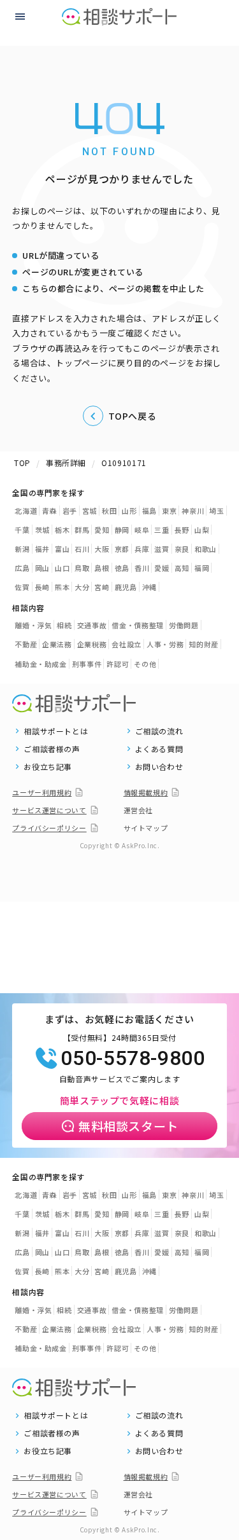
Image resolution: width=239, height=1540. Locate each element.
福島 (149, 510)
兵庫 (141, 549)
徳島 (122, 568)
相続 (64, 625)
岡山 (42, 568)
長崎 (42, 587)
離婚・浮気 (33, 625)
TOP (22, 462)
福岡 (201, 568)
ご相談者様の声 (52, 749)
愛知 (101, 530)
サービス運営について (49, 810)
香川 (141, 568)
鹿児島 (126, 587)
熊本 (62, 587)
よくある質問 (159, 749)
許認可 (117, 664)
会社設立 (126, 644)
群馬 (82, 530)
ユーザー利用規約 (41, 792)
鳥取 (82, 568)
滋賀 (161, 549)
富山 (62, 549)
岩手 (69, 510)
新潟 (22, 549)
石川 (82, 549)
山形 (129, 510)
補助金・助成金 (41, 664)
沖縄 (149, 587)
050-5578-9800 (133, 1058)
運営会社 (139, 810)
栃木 (62, 530)
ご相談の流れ (159, 731)
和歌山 (205, 549)
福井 (42, 549)
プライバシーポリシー (49, 828)
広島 (22, 568)
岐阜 (141, 530)
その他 (145, 664)
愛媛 (161, 568)
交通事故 (92, 625)
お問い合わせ (159, 767)
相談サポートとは (56, 731)
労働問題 (184, 625)
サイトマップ (146, 828)
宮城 (89, 510)
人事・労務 (165, 644)
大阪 (101, 549)
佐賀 (22, 587)
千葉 (22, 530)
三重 (161, 530)
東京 (169, 510)
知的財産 (204, 644)
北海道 (26, 510)
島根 (101, 568)
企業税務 (92, 644)
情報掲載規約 (146, 792)
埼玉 (216, 510)
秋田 (109, 510)
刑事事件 (87, 664)
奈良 (182, 549)
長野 (182, 530)
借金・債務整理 (138, 625)
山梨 (201, 530)
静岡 (122, 530)
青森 (49, 510)
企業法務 (57, 644)
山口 (62, 568)
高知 (182, 568)
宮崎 (101, 587)
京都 (122, 549)
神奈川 (193, 510)
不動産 (26, 644)
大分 (82, 587)
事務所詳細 (66, 462)
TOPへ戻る (132, 415)
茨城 (42, 530)
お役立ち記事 (48, 767)
